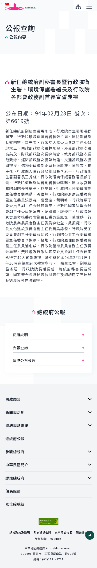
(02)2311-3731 (53, 559)
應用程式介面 (63, 532)
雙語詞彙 (41, 539)
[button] (89, 535)
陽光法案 (82, 532)
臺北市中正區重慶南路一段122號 (54, 553)
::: (3, 2)
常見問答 (56, 539)
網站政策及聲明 (19, 532)
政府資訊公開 (42, 532)
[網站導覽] (78, 6)
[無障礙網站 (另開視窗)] (48, 521)
